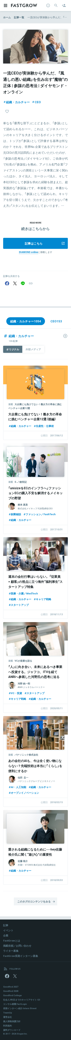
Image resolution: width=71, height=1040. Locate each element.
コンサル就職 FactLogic (15, 1004)
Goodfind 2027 (10, 986)
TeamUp (7, 1012)
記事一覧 (19, 17)
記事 (5, 925)
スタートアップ (20, 605)
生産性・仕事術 (45, 426)
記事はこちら (34, 243)
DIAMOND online (28, 252)
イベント (8, 930)
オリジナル (12, 349)
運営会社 (7, 1017)
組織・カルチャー (18, 102)
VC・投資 (16, 693)
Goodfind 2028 (10, 991)
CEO (38, 102)
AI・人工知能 (18, 787)
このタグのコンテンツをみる (34, 901)
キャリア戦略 (43, 599)
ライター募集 (11, 951)
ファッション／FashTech (41, 514)
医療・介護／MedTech (24, 593)
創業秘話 (16, 514)
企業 (5, 935)
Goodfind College (12, 995)
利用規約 (7, 1025)
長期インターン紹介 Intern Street (19, 1008)
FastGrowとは (11, 940)
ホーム (7, 17)
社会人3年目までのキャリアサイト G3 (21, 999)
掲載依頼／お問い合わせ (17, 945)
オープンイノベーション (25, 792)
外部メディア (33, 349)
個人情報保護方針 (12, 1021)
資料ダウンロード (12, 1030)
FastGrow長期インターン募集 (20, 956)
